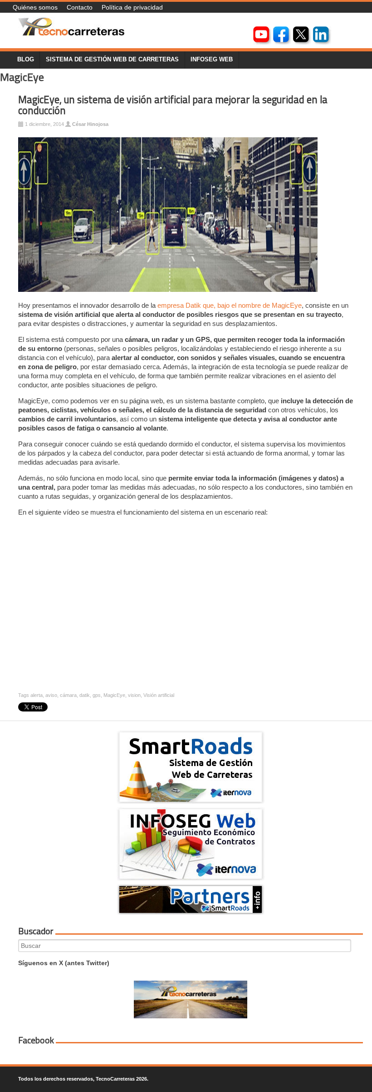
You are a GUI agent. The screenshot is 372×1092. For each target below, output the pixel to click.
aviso (51, 695)
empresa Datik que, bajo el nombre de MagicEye (229, 305)
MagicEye (114, 695)
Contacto (80, 7)
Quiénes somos (35, 7)
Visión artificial (158, 695)
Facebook (36, 1040)
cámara (68, 695)
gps (97, 695)
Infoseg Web (212, 59)
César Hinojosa (90, 124)
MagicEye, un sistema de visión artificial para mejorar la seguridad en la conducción (173, 105)
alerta (36, 695)
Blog (25, 59)
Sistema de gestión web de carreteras (112, 59)
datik (84, 695)
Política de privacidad (132, 7)
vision (134, 695)
